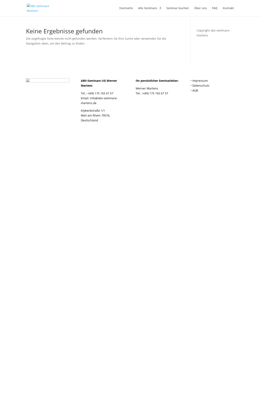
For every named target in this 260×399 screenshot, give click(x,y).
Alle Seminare (147, 8)
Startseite (126, 8)
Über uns (200, 8)
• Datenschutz (200, 85)
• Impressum (199, 81)
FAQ (215, 8)
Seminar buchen (177, 8)
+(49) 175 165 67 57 (100, 93)
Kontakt (228, 8)
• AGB (194, 90)
